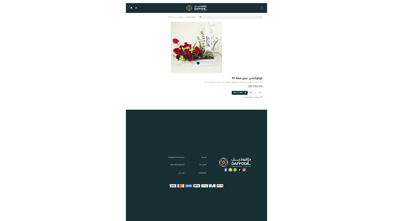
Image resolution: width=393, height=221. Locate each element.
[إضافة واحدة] (250, 93)
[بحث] (200, 17)
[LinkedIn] (239, 170)
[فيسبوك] (235, 170)
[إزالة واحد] (260, 93)
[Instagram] (244, 170)
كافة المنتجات (190, 17)
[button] (240, 93)
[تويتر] (230, 170)
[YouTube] (226, 170)
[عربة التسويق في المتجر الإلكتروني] (136, 8)
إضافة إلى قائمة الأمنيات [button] (251, 97)
